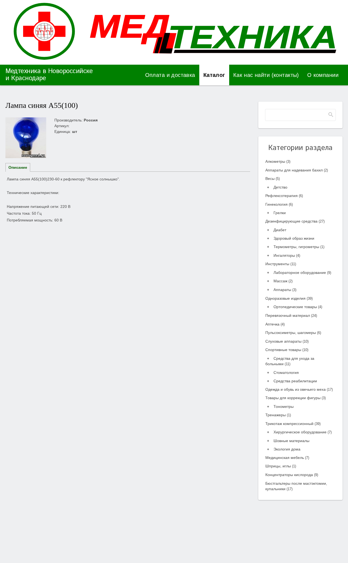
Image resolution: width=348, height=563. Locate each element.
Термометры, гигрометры (299, 247)
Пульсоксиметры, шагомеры (293, 332)
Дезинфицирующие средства (295, 221)
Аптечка (275, 324)
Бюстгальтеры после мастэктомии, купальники (296, 486)
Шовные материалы (291, 441)
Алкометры (277, 161)
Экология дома (287, 449)
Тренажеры (278, 415)
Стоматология (286, 372)
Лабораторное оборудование (302, 272)
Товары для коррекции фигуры (295, 398)
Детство (280, 187)
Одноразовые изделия (289, 298)
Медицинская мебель (287, 457)
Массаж (283, 281)
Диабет (280, 230)
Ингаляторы (287, 255)
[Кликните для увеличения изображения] (25, 137)
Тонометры (284, 406)
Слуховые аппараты (287, 341)
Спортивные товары (286, 350)
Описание (17, 167)
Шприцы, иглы (280, 466)
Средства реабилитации (295, 381)
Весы (272, 178)
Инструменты (280, 264)
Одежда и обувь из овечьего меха (299, 389)
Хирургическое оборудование (303, 432)
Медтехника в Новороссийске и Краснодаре (48, 75)
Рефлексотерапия (284, 195)
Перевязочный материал (291, 315)
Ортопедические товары (298, 307)
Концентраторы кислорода (291, 475)
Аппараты (285, 289)
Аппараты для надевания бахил (296, 170)
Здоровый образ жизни (294, 238)
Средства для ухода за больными (289, 361)
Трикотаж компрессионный (293, 423)
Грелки (280, 213)
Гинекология (279, 204)
